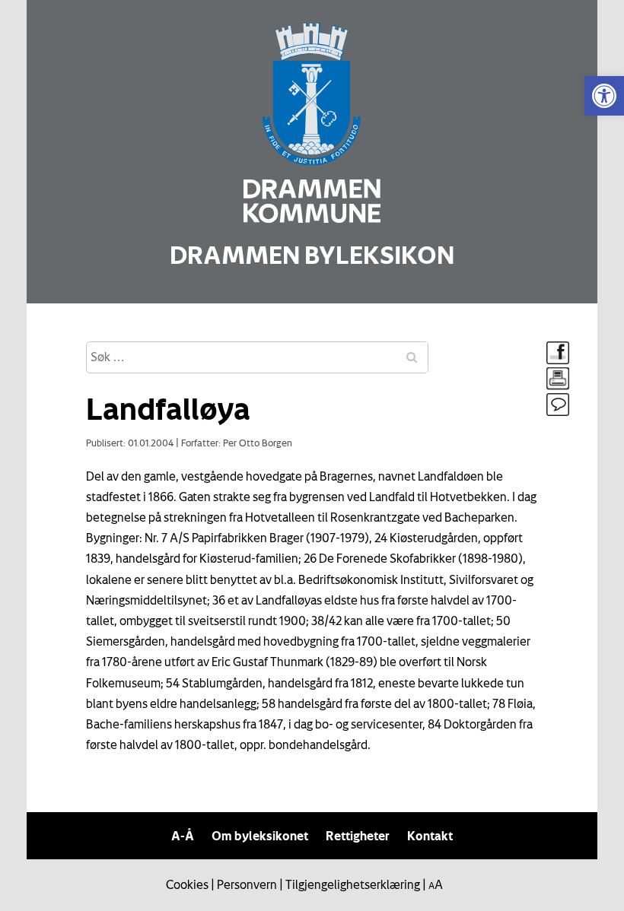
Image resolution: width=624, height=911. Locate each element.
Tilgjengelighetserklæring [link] (352, 884)
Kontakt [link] (430, 836)
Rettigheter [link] (358, 836)
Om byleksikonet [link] (260, 836)
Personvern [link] (247, 884)
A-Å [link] (182, 836)
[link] (604, 96)
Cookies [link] (187, 884)
